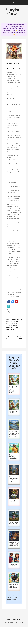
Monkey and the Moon (13, 412)
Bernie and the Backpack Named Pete (14, 456)
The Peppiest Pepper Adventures (13, 586)
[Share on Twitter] (12, 302)
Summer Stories (16, 319)
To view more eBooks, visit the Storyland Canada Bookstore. (13, 597)
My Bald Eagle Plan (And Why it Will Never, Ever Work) (14, 434)
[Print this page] (8, 307)
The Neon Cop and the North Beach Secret (14, 544)
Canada (8, 327)
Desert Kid (17, 327)
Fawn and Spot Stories (11, 323)
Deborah (9, 68)
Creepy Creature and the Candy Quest (13, 479)
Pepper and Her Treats (13, 565)
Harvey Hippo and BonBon (13, 522)
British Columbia (13, 325)
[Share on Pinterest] (16, 302)
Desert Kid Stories (14, 321)
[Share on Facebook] (8, 302)
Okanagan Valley (10, 329)
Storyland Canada (14, 12)
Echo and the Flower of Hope (13, 501)
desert (12, 327)
